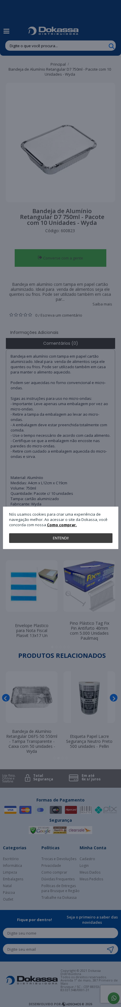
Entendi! (61, 538)
